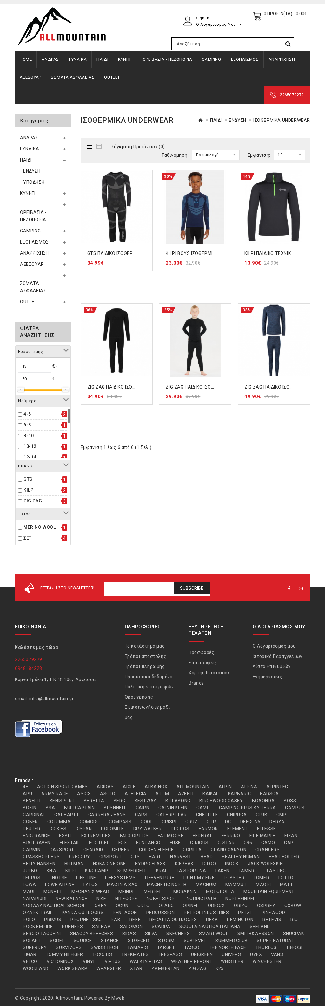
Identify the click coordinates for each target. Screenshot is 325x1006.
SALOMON (131, 926)
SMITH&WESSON (255, 933)
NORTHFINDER (240, 898)
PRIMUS (53, 919)
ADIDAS (105, 786)
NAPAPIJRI (34, 898)
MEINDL (126, 891)
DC (228, 821)
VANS (277, 954)
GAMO (268, 842)
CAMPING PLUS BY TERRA (247, 807)
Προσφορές (201, 652)
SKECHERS (178, 933)
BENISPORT (62, 800)
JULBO (30, 870)
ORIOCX (216, 905)
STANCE (110, 940)
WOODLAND (36, 968)
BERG (119, 800)
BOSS (290, 800)
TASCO (192, 947)
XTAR (136, 968)
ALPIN (225, 786)
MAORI (263, 884)
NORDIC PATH (201, 898)
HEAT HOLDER (284, 856)
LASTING (276, 870)
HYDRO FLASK (150, 863)
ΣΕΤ (27, 538)
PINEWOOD (273, 912)
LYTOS (90, 884)
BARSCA (269, 793)
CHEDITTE (207, 814)
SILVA (151, 933)
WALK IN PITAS (146, 961)
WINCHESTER (267, 961)
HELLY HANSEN (39, 863)
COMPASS (120, 821)
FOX (122, 842)
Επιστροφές (202, 662)
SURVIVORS (69, 947)
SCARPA (161, 926)
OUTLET (112, 77)
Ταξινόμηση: (175, 155)
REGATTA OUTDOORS (173, 919)
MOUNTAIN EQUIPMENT (269, 891)
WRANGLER (108, 968)
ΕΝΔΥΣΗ (32, 171)
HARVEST (180, 856)
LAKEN (222, 870)
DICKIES (58, 828)
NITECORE (126, 898)
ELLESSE (266, 828)
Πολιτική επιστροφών (149, 686)
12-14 (29, 457)
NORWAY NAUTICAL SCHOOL (54, 905)
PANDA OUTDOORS (82, 912)
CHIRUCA (237, 814)
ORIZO (241, 905)
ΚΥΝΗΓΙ (125, 59)
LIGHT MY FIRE (199, 877)
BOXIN (29, 807)
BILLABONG (177, 800)
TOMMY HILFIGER (64, 954)
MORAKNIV (185, 891)
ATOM (162, 793)
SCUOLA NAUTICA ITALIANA (210, 926)
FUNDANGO (148, 842)
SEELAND (260, 926)
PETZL (245, 912)
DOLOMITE (112, 828)
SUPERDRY (35, 947)
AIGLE (129, 786)
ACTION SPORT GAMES (62, 786)
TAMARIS (137, 947)
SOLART (32, 940)
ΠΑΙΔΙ (102, 59)
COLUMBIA (59, 821)
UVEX (256, 954)
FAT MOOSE (170, 835)
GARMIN (32, 849)
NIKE (101, 898)
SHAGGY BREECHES (91, 933)
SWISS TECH (104, 947)
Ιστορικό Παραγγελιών (277, 656)
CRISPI (169, 821)
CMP (281, 814)
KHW (51, 870)
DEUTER (32, 828)
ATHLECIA (136, 793)
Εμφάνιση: (259, 155)
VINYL (89, 961)
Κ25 (220, 968)
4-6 (27, 414)
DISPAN (84, 828)
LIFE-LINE (86, 877)
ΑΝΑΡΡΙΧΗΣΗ (282, 59)
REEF (134, 919)
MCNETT (53, 891)
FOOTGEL (99, 842)
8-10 (28, 435)
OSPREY (266, 905)
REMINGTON (240, 919)
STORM (166, 940)
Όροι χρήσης (139, 696)
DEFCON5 (250, 821)
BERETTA (94, 800)
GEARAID (93, 849)
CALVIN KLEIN (172, 807)
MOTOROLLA (220, 891)
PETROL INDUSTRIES (206, 912)
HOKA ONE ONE (109, 863)
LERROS (32, 877)
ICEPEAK (184, 863)
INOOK (232, 863)
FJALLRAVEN (36, 842)
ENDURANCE (36, 835)
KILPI (29, 490)
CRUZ (191, 821)
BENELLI (31, 800)
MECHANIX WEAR (90, 891)
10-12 (29, 446)
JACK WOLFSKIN (265, 863)
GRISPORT (110, 856)
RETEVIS (271, 919)
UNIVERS (231, 954)
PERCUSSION (160, 912)
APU (27, 793)
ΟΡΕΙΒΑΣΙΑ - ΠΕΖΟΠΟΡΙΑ (167, 59)
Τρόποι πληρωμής (145, 666)
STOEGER (138, 940)
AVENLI (186, 793)
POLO (29, 919)
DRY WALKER (147, 828)
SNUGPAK (293, 933)
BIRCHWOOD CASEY (221, 800)
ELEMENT (237, 828)
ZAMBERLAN (165, 968)
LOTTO (286, 877)
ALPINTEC (277, 786)
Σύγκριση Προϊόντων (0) (138, 146)
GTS (28, 479)
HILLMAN (74, 863)
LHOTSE (58, 877)
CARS (141, 814)
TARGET (166, 947)
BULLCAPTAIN (79, 807)
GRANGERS (267, 849)
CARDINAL (34, 814)
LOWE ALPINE (60, 884)
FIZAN (290, 835)
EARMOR (208, 828)
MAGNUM (206, 884)
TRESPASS (170, 954)
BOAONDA (263, 800)
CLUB (261, 814)
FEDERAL (202, 835)
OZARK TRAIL (38, 912)
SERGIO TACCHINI (42, 933)
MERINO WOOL (39, 527)
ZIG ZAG (32, 500)
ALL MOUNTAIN (192, 786)
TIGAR (29, 954)
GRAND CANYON (228, 849)
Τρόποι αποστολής (146, 656)
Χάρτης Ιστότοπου (209, 672)
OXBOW (292, 905)
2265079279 (292, 95)
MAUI (28, 891)
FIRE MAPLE (262, 835)
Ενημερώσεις (267, 676)
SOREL (57, 940)
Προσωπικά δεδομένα (149, 676)
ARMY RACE (54, 793)
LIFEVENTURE (160, 877)
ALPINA (249, 786)
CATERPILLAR (171, 814)
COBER (30, 821)
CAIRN (142, 807)
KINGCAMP (97, 870)
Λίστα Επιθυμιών (272, 666)
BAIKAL (210, 793)
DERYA (276, 821)
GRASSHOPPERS (41, 856)
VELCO (30, 961)
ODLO (143, 905)
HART (155, 856)
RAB (115, 919)
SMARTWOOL (213, 933)
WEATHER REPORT (191, 961)
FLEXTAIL (70, 842)
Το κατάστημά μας (145, 646)
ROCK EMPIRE (38, 926)
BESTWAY (145, 800)
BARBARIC (239, 793)
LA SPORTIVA (191, 870)
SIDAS (129, 933)
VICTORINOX (60, 961)
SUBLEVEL (195, 940)
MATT (286, 884)
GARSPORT (62, 849)
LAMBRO (248, 870)
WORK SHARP (72, 968)
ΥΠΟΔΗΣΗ (33, 182)
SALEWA (101, 926)
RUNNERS (72, 926)
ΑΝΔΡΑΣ (50, 59)
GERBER (121, 849)
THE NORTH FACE (227, 947)
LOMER (261, 877)
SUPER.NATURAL (275, 940)
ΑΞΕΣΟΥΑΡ (30, 77)
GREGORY (79, 856)
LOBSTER (234, 877)
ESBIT (65, 835)
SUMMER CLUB (231, 940)
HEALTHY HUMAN (241, 856)
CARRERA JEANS (107, 814)
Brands (196, 683)
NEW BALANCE (72, 898)
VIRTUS (113, 961)
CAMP (203, 807)
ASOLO (108, 793)
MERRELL (154, 891)
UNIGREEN (202, 954)
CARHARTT (66, 814)
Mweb (117, 998)
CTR (211, 821)
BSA (50, 807)
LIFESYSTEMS (120, 877)
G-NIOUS (199, 842)
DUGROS (180, 828)
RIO (294, 919)
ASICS (84, 793)
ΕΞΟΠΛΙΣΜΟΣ (245, 59)
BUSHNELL (115, 807)
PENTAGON (125, 912)
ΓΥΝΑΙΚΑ (78, 59)
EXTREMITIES (96, 835)
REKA (212, 919)
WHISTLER (232, 961)
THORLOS (266, 947)
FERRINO (231, 835)
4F (25, 786)
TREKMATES (135, 954)
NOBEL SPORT (162, 898)
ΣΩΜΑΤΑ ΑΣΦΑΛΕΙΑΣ (73, 77)
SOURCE (83, 940)
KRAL (162, 870)
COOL (147, 821)
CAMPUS (295, 807)
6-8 (27, 424)
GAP (289, 842)
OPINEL (191, 905)
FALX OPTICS (134, 835)
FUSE (175, 842)
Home (26, 59)
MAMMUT (236, 884)
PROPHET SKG (86, 919)
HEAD (207, 856)
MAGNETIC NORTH (167, 884)
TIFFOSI (294, 947)
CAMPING (211, 59)
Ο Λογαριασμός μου (274, 646)
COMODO (90, 821)
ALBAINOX (156, 786)
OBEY (101, 905)
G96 (248, 842)
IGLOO (209, 863)
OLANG (166, 905)
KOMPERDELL (132, 870)
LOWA (29, 884)
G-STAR (226, 842)
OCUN (122, 905)
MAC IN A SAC (122, 884)
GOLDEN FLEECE (156, 849)
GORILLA (192, 849)
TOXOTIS (102, 954)
